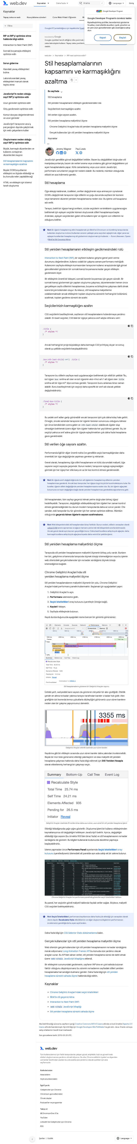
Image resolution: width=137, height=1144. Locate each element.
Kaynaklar (41, 3)
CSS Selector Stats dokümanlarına (80, 933)
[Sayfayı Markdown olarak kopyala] (72, 80)
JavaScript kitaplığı (66, 1006)
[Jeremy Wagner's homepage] (65, 153)
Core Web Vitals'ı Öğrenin (64, 17)
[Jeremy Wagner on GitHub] (57, 153)
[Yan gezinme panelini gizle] (32, 1139)
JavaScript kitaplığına (67, 958)
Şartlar (42, 1138)
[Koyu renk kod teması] (128, 326)
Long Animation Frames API (76, 951)
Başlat (122, 37)
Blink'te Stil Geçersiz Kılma (59, 239)
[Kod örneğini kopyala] (132, 326)
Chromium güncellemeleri (51, 1094)
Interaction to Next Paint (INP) (59, 258)
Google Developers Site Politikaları (90, 1027)
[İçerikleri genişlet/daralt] (61, 92)
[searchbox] (18, 26)
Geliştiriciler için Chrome (50, 1089)
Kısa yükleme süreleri (36, 17)
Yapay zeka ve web (11, 17)
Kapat (103, 37)
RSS (41, 1126)
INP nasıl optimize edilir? (76, 55)
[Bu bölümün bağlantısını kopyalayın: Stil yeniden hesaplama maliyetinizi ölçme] (105, 544)
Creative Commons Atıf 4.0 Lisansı (89, 1024)
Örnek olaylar (46, 1098)
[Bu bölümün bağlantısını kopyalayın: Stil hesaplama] (67, 183)
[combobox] (91, 3)
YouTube (43, 1117)
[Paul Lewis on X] (77, 153)
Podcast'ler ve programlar (51, 1102)
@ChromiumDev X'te (49, 1113)
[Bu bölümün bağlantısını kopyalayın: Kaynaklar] (60, 984)
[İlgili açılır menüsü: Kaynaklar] (49, 3)
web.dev (48, 55)
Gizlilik (50, 1138)
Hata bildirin (45, 1074)
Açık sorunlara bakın (48, 1079)
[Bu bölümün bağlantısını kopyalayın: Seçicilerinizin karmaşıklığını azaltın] (95, 306)
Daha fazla (61, 3)
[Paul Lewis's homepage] (80, 153)
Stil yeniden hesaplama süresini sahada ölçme (72, 1011)
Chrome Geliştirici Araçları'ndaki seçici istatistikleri (74, 992)
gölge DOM (52, 528)
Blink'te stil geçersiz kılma (62, 997)
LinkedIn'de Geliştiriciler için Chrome (55, 1122)
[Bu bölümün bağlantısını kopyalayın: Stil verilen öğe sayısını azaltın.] (89, 444)
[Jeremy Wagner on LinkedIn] (61, 153)
